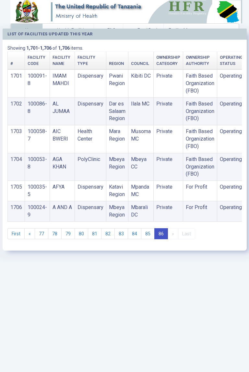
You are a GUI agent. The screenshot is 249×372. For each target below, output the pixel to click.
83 (121, 233)
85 (147, 233)
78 (54, 233)
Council (140, 63)
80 (81, 233)
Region (116, 63)
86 (161, 233)
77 (41, 233)
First (16, 233)
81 (94, 233)
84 (134, 233)
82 (108, 233)
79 (68, 233)
